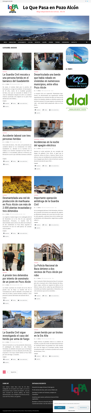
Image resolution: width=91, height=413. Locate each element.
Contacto (74, 42)
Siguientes (13, 372)
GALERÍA (44, 42)
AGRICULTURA (12, 42)
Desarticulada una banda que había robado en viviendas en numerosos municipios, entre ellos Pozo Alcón (47, 81)
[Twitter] (87, 1)
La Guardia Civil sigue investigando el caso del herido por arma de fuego (16, 336)
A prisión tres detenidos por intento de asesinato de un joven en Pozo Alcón (17, 278)
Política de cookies (71, 410)
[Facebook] (86, 1)
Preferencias (83, 407)
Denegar (71, 407)
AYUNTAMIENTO (22, 42)
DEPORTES (37, 42)
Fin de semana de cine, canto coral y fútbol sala (44, 390)
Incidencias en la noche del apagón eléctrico (46, 144)
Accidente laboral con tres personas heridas (17, 137)
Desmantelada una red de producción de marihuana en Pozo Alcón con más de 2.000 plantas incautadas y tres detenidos (17, 204)
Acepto (60, 407)
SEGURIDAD (36, 139)
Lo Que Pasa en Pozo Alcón (50, 7)
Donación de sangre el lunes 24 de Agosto (43, 387)
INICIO (5, 42)
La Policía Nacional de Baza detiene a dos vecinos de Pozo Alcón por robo (48, 270)
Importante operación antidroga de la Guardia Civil (46, 201)
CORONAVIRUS (65, 42)
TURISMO (57, 42)
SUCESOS (5, 71)
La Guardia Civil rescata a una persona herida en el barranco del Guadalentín (16, 78)
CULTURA (30, 42)
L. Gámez (7, 84)
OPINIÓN (51, 42)
